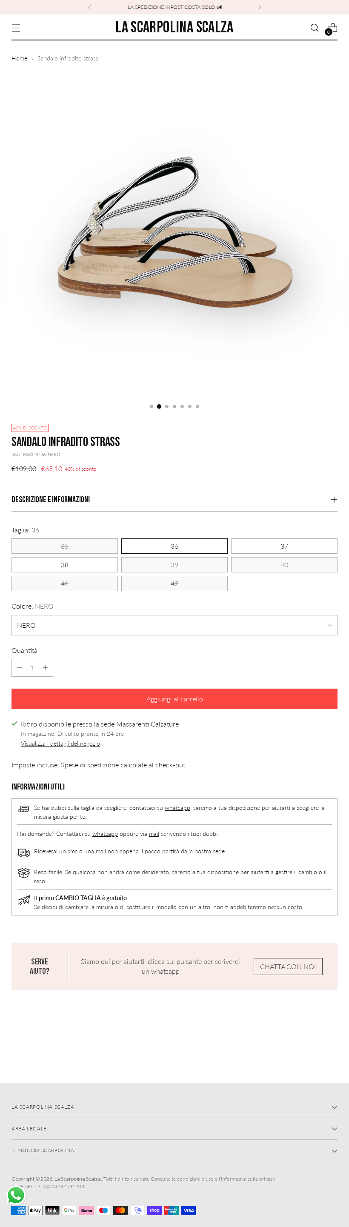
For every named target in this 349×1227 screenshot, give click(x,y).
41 (65, 583)
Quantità (24, 650)
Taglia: (25, 530)
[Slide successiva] (330, 1053)
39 (174, 565)
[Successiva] (259, 7)
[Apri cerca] (314, 27)
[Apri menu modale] (16, 27)
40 (284, 565)
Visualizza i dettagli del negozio (60, 743)
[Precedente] (89, 7)
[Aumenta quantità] (45, 667)
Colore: (32, 606)
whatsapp (177, 807)
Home (19, 58)
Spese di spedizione (90, 765)
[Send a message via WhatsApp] (16, 1195)
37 (284, 546)
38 (65, 565)
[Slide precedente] (310, 1054)
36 (174, 546)
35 (65, 546)
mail (154, 833)
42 (174, 583)
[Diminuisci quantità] (19, 667)
